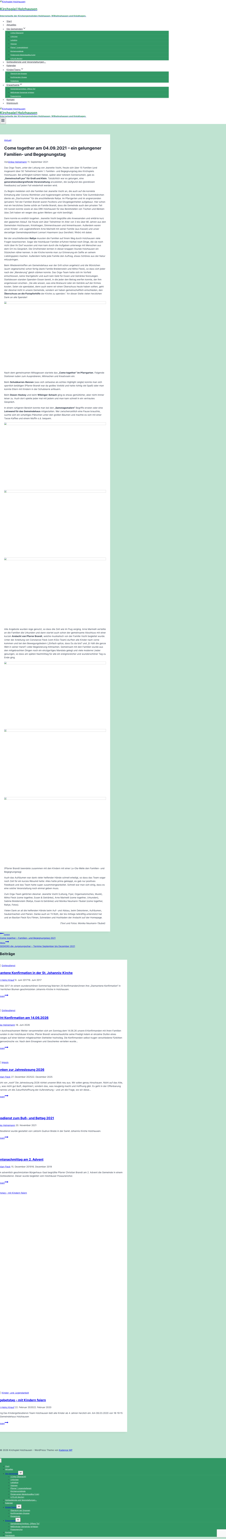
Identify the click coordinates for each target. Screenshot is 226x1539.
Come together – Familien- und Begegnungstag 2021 (28, 936)
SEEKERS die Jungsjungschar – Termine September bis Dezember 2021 (37, 945)
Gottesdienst (8, 965)
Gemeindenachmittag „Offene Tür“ (23, 89)
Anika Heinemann (17, 162)
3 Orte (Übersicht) (17, 33)
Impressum (12, 103)
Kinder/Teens (10, 1507)
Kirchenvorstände (16, 51)
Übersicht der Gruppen (18, 73)
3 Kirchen (14, 36)
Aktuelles (11, 24)
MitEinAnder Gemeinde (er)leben (22, 92)
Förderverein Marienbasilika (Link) (22, 55)
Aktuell (7, 140)
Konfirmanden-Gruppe (18, 77)
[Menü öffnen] (3, 121)
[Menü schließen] (0, 1460)
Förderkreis (14, 81)
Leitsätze (13, 40)
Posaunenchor (16, 1529)
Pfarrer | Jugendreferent (19, 47)
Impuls (5, 1062)
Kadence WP (65, 1450)
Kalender (11, 65)
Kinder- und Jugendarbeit (15, 1393)
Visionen (13, 44)
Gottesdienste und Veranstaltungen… (26, 62)
